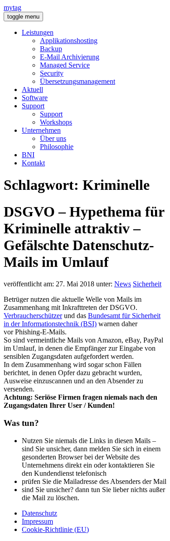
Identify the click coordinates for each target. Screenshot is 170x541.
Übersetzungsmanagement (77, 81)
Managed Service (65, 65)
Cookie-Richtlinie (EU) (55, 529)
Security (51, 73)
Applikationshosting (68, 40)
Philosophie (56, 146)
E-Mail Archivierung (69, 57)
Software (35, 97)
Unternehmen (41, 130)
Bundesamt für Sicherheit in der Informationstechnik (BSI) (82, 320)
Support (33, 106)
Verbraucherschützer (33, 315)
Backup (51, 49)
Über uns (53, 138)
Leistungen (37, 32)
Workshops (56, 122)
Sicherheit (147, 284)
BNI (28, 155)
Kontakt (33, 163)
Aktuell (32, 89)
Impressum (37, 521)
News (122, 284)
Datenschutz (39, 513)
